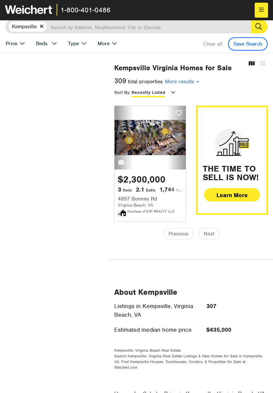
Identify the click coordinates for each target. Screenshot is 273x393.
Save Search (247, 44)
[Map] (251, 63)
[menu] (261, 10)
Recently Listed (148, 92)
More (104, 43)
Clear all (212, 44)
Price (11, 43)
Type (73, 43)
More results (180, 81)
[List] (262, 63)
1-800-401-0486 (86, 10)
